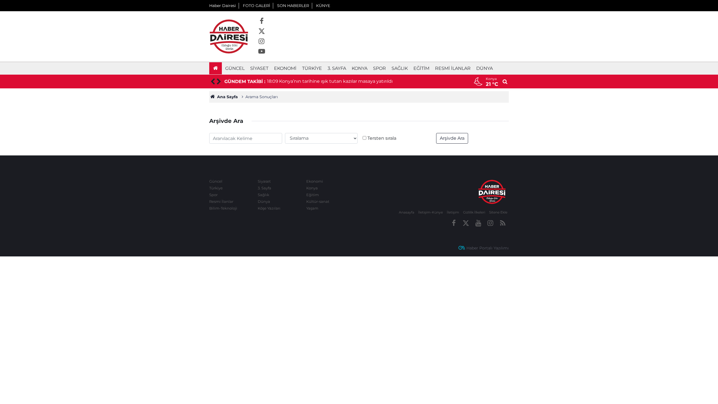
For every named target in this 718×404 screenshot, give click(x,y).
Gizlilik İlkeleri (474, 212)
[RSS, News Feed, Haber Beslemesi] (502, 223)
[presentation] (212, 81)
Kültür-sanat (317, 201)
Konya (359, 68)
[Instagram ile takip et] (261, 41)
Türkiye (312, 68)
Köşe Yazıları (269, 208)
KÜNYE (323, 5)
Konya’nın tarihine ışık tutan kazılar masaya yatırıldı (336, 81)
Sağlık (400, 68)
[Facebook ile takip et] (261, 21)
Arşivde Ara (452, 138)
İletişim (453, 212)
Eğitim (421, 68)
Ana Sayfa (227, 96)
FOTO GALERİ (256, 5)
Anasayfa (406, 212)
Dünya (484, 68)
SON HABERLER (293, 5)
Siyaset (259, 68)
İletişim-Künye (430, 212)
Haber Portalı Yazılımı (487, 248)
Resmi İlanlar (453, 68)
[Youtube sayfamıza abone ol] (261, 52)
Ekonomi (285, 68)
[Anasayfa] (215, 68)
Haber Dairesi (222, 5)
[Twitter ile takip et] (261, 31)
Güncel (235, 68)
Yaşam (312, 208)
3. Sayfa (337, 68)
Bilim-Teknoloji (223, 208)
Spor (379, 68)
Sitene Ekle (498, 212)
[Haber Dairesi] (228, 36)
